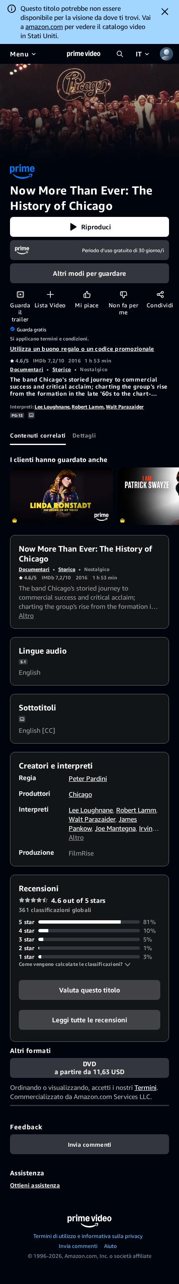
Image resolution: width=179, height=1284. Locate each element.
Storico (61, 369)
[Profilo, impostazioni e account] (166, 54)
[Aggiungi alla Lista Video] (50, 294)
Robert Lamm (88, 407)
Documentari (26, 369)
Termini (145, 1087)
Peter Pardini (88, 778)
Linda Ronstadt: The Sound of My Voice (61, 496)
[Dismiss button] (165, 11)
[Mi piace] (87, 294)
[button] (89, 227)
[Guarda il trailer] (20, 294)
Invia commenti (78, 1246)
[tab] (38, 435)
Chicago (80, 794)
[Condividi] (160, 294)
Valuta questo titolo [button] (89, 990)
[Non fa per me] (123, 294)
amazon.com (44, 26)
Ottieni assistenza (35, 1185)
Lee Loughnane (52, 407)
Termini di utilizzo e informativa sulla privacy (88, 1236)
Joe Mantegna (115, 828)
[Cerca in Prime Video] (120, 54)
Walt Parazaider (125, 407)
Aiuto (110, 1246)
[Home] (83, 54)
